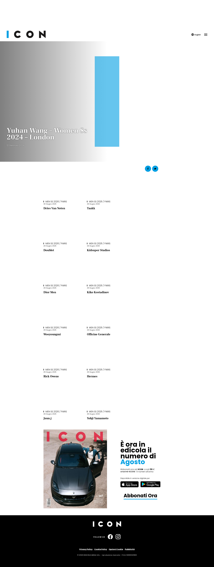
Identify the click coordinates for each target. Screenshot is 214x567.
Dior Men (49, 292)
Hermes (92, 376)
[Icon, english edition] (196, 34)
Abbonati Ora (140, 495)
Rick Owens (51, 376)
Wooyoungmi (52, 334)
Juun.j (47, 418)
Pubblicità (130, 549)
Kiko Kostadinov (98, 292)
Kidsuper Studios (98, 250)
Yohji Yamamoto (97, 418)
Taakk (91, 208)
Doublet (48, 250)
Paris (64, 201)
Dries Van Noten (54, 208)
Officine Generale (98, 334)
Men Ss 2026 (52, 201)
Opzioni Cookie (116, 549)
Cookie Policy (100, 549)
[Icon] (26, 37)
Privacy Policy (86, 549)
